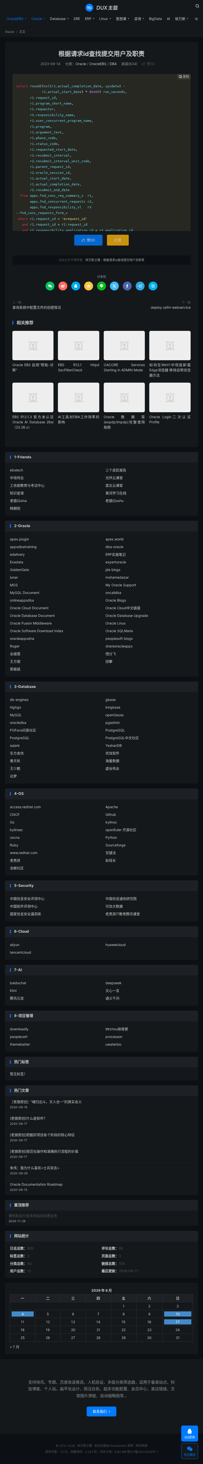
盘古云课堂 (114, 485)
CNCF (15, 814)
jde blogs (112, 570)
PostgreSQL (115, 730)
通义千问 (112, 998)
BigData (155, 19)
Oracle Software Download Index (36, 631)
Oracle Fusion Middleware (31, 623)
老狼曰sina (18, 501)
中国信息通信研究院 (121, 898)
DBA (113, 64)
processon (113, 1037)
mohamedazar (117, 577)
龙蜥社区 (17, 868)
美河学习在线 (115, 493)
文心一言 (112, 990)
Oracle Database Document (32, 615)
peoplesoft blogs (119, 638)
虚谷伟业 (112, 768)
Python (111, 837)
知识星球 (17, 493)
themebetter (20, 1044)
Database (58, 19)
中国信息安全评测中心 (27, 898)
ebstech (16, 470)
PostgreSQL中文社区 (122, 738)
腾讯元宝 (17, 998)
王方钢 (15, 661)
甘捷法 (110, 853)
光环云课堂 (114, 478)
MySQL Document (24, 592)
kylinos (111, 822)
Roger (15, 646)
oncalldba (113, 592)
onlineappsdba (22, 600)
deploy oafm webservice (171, 307)
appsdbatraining (23, 547)
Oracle (36, 19)
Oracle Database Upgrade (126, 615)
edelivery (17, 554)
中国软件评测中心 (24, 906)
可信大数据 (114, 906)
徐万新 (180, 19)
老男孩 (15, 860)
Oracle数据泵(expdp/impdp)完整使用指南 (124, 422)
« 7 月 (14, 1347)
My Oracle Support (120, 585)
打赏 (117, 240)
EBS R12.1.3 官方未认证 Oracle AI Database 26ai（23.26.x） (32, 422)
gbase (110, 699)
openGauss (114, 715)
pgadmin (112, 722)
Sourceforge (115, 845)
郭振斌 (15, 669)
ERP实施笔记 (115, 554)
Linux (103, 19)
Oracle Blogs (115, 600)
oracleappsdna (22, 638)
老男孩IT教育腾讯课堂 (122, 914)
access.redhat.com (25, 807)
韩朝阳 (15, 508)
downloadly (19, 1029)
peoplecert (18, 1037)
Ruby (14, 845)
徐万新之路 (101, 8)
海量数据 (112, 761)
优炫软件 (112, 753)
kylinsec (16, 830)
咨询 (137, 19)
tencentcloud (20, 952)
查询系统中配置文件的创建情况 (36, 307)
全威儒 (15, 654)
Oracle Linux (115, 623)
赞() (148, 64)
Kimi (13, 990)
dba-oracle (114, 547)
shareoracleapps (118, 646)
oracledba (18, 722)
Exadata (16, 562)
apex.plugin (19, 539)
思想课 (121, 19)
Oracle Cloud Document (29, 608)
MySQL (16, 715)
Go (12, 822)
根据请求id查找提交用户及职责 (101, 53)
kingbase (112, 707)
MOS (14, 585)
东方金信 (17, 753)
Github (110, 814)
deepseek (113, 983)
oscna (15, 837)
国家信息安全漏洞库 (25, 914)
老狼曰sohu (114, 501)
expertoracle (115, 562)
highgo (15, 707)
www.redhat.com (23, 853)
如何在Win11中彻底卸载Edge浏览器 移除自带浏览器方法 (169, 370)
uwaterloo (113, 1044)
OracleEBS (15, 19)
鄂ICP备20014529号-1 (142, 1452)
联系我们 (101, 1411)
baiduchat (18, 983)
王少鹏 (15, 768)
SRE (77, 19)
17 (177, 1322)
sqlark (15, 745)
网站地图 (142, 1445)
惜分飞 (110, 654)
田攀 (108, 661)
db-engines (19, 699)
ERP (88, 19)
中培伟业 (17, 478)
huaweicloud (115, 945)
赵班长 (110, 860)
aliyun (14, 945)
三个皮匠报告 (115, 470)
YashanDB (113, 745)
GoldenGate (19, 570)
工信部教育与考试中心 (27, 485)
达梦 (13, 776)
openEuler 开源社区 (120, 830)
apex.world (114, 539)
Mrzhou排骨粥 (116, 1029)
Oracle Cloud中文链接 (122, 608)
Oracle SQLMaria (119, 631)
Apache (111, 807)
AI (168, 19)
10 (178, 1314)
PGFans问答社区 (23, 730)
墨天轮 (15, 761)
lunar (14, 577)
